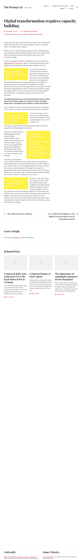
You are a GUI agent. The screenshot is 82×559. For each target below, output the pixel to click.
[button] (77, 7)
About (46, 6)
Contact (71, 8)
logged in (16, 237)
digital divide (27, 31)
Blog (72, 6)
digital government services (14, 34)
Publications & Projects (60, 6)
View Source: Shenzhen (49, 557)
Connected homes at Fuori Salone (39, 275)
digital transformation (30, 34)
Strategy (34, 31)
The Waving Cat (13, 7)
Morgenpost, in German (12, 63)
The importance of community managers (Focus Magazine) (66, 276)
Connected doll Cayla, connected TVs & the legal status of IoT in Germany (15, 278)
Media (62, 8)
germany (40, 34)
